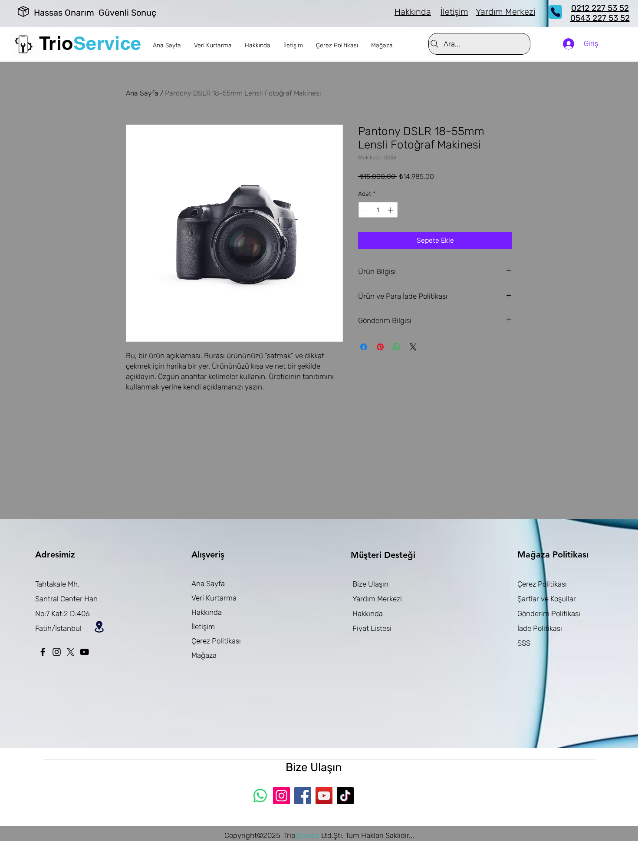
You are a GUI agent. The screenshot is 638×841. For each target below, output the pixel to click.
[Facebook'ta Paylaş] (363, 347)
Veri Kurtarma (214, 598)
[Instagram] (56, 651)
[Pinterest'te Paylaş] (380, 347)
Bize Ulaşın (370, 584)
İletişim (203, 626)
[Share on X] (413, 347)
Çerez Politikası (216, 641)
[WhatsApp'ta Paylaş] (396, 347)
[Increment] (391, 210)
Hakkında (206, 612)
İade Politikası (539, 628)
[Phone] (555, 12)
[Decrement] (364, 210)
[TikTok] (345, 795)
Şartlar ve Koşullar (546, 598)
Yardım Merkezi (377, 598)
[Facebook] (42, 651)
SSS (523, 643)
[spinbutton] (378, 210)
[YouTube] (84, 651)
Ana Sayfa (142, 93)
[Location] (99, 626)
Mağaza (204, 655)
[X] (70, 651)
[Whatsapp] (260, 795)
